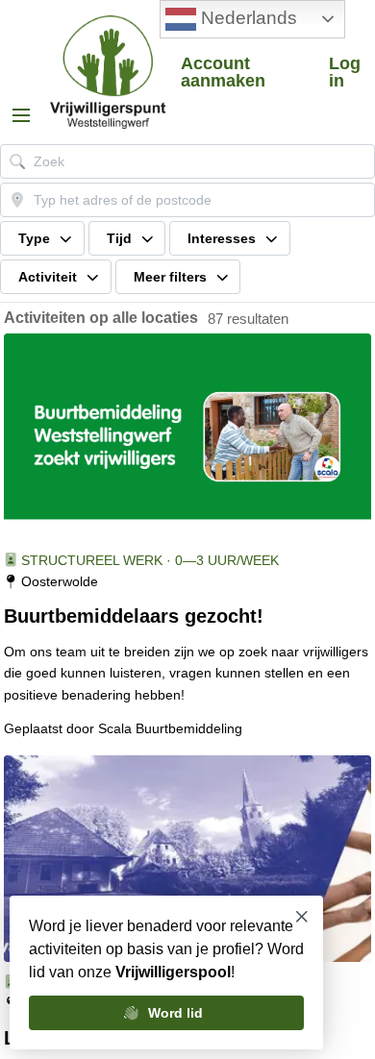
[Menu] (21, 115)
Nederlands (246, 18)
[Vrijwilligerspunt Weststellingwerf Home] (107, 72)
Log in (345, 72)
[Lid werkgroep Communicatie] (187, 858)
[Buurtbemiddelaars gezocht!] (187, 436)
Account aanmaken (223, 72)
